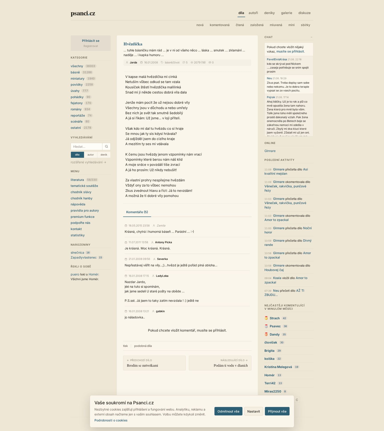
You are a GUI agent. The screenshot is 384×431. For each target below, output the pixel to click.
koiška (269, 358)
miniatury (83, 78)
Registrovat (91, 46)
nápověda (78, 204)
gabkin (160, 311)
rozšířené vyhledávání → (88, 162)
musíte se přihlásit (290, 51)
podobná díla (143, 346)
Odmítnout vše (228, 411)
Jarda (133, 62)
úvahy (79, 91)
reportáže (81, 115)
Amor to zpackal (276, 220)
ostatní (81, 128)
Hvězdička (133, 44)
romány (80, 109)
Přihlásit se (91, 40)
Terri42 (270, 383)
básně (81, 72)
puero (75, 274)
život (176, 62)
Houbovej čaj (274, 270)
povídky (82, 84)
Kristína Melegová (278, 367)
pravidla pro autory (85, 210)
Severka (162, 259)
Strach (275, 318)
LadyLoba (162, 276)
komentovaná (220, 25)
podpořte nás (80, 223)
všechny (83, 66)
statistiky (78, 235)
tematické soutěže (84, 186)
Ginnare (270, 151)
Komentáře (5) (137, 212)
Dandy (275, 334)
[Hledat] (106, 146)
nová (200, 25)
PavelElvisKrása (277, 59)
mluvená (276, 25)
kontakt (76, 229)
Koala (277, 278)
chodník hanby (81, 198)
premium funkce (82, 217)
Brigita (269, 350)
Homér (93, 274)
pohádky (80, 97)
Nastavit (253, 411)
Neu (269, 78)
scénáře (80, 121)
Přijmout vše (277, 411)
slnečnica (77, 252)
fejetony (81, 103)
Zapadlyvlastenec (84, 257)
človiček (270, 342)
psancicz (83, 13)
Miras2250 (272, 391)
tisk (125, 346)
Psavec (275, 326)
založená (257, 25)
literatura (84, 180)
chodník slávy (81, 192)
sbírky (305, 25)
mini (291, 25)
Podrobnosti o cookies (111, 420)
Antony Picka (163, 242)
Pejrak (271, 97)
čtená (240, 25)
